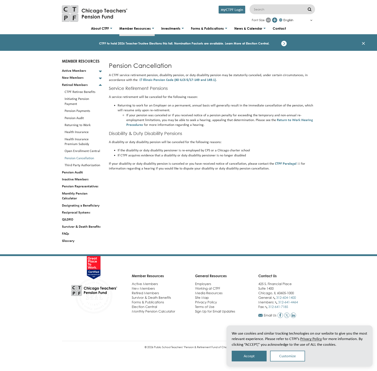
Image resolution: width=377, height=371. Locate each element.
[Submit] (309, 9)
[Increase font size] (274, 20)
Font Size (258, 20)
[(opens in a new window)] (280, 315)
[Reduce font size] (268, 20)
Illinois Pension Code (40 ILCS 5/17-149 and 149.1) (179, 80)
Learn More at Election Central (247, 43)
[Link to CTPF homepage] (94, 13)
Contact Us (267, 276)
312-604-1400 (286, 297)
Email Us (270, 315)
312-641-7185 (278, 307)
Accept (249, 356)
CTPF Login (232, 9)
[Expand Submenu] (100, 71)
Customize (287, 356)
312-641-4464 (288, 302)
